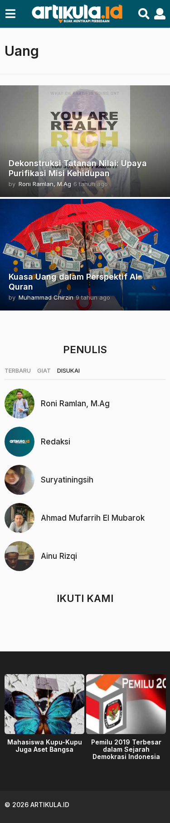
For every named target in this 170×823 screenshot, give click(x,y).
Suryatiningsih (67, 479)
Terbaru (18, 370)
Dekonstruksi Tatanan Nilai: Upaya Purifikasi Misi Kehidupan (78, 168)
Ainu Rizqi (59, 556)
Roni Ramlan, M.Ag (75, 403)
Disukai (68, 370)
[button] (10, 14)
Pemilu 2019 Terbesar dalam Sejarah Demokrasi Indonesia (126, 749)
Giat (44, 370)
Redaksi (55, 441)
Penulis (85, 349)
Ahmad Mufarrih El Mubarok (93, 517)
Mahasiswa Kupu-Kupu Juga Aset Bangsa (44, 745)
